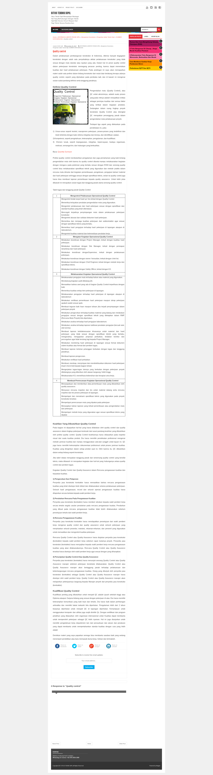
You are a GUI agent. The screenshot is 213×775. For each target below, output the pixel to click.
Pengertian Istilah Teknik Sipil (60, 47)
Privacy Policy (70, 7)
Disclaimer (79, 7)
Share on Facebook (63, 645)
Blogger (158, 765)
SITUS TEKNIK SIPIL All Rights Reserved (72, 765)
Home (56, 29)
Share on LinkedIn (114, 645)
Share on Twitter (80, 645)
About (53, 7)
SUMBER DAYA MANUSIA (76, 47)
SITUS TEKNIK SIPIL (61, 13)
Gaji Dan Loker (67, 29)
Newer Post (55, 743)
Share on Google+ (97, 645)
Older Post (122, 743)
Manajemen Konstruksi (107, 46)
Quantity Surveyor (65, 152)
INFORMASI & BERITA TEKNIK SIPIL (90, 46)
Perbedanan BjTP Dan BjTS (140, 68)
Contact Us (60, 7)
